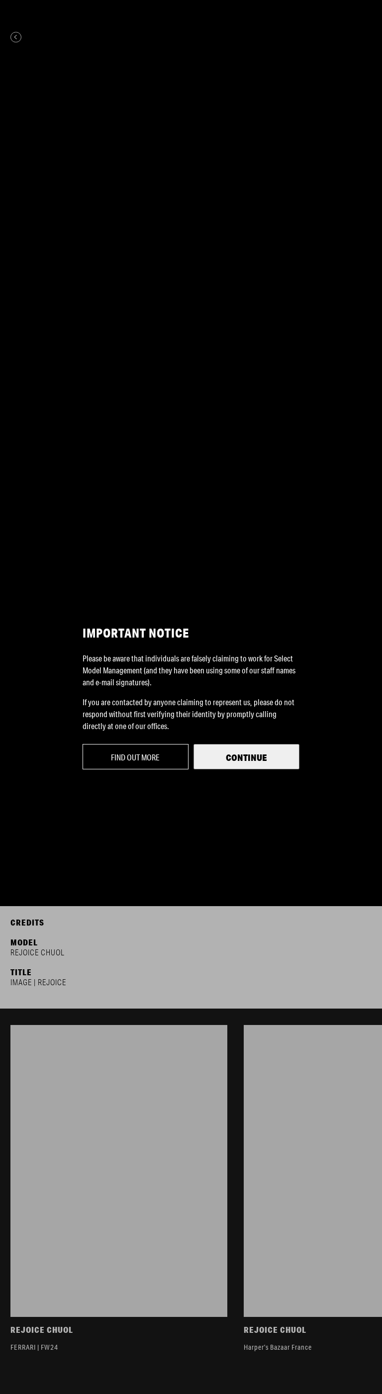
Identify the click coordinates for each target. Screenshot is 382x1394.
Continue (246, 757)
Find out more (135, 757)
